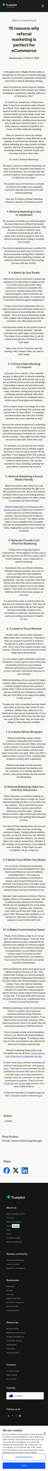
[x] (16, 1416)
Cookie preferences (24, 1457)
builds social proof (13, 510)
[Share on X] (16, 1170)
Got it (24, 1465)
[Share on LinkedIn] (25, 1170)
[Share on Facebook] (6, 1170)
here (40, 1095)
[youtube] (20, 1416)
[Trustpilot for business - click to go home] (9, 6)
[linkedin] (8, 1416)
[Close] (45, 1433)
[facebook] (12, 1416)
